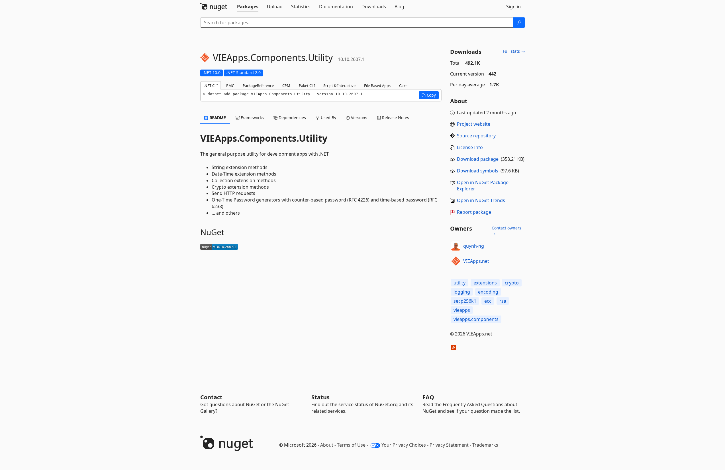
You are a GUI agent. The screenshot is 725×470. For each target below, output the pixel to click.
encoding (488, 292)
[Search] (519, 22)
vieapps (462, 310)
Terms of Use (351, 445)
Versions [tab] (358, 117)
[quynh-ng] (456, 246)
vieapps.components (476, 319)
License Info (470, 147)
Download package (478, 159)
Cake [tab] (403, 85)
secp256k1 (465, 301)
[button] (429, 95)
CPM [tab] (286, 85)
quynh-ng (473, 246)
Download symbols (477, 171)
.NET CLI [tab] (211, 85)
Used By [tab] (328, 117)
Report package (474, 212)
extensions (485, 283)
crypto (512, 283)
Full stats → (514, 51)
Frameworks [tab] (252, 117)
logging (462, 292)
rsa (502, 301)
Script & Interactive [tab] (339, 85)
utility (459, 283)
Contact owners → (506, 230)
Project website (473, 124)
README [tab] (217, 117)
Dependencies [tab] (291, 117)
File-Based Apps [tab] (377, 85)
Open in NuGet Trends (481, 200)
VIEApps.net (476, 261)
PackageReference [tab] (258, 85)
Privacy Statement (449, 445)
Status (320, 397)
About (326, 445)
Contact (211, 397)
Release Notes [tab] (395, 117)
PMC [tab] (230, 85)
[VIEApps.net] (456, 261)
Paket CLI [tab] (307, 85)
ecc (487, 301)
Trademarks (485, 445)
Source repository (476, 136)
